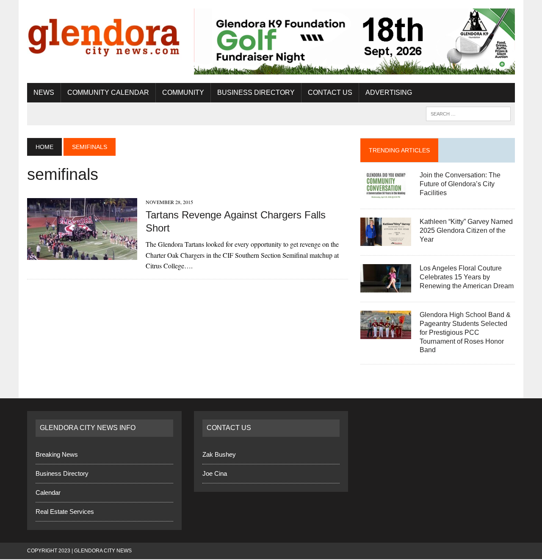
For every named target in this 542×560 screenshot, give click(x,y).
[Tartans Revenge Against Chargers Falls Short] (82, 254)
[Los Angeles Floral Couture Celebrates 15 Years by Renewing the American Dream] (385, 287)
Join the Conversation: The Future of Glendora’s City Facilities (460, 183)
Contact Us (330, 92)
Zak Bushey (219, 454)
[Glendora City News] (104, 34)
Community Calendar (108, 92)
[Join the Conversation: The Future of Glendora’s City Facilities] (385, 194)
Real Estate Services (65, 511)
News (43, 92)
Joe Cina (214, 473)
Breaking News (57, 454)
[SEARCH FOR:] (468, 113)
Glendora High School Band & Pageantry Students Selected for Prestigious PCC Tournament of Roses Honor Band (465, 332)
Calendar (48, 492)
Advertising (388, 92)
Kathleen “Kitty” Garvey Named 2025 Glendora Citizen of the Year (466, 230)
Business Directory (256, 92)
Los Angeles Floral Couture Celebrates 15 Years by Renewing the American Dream (467, 277)
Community (183, 92)
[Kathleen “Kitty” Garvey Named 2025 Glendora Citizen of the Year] (385, 240)
